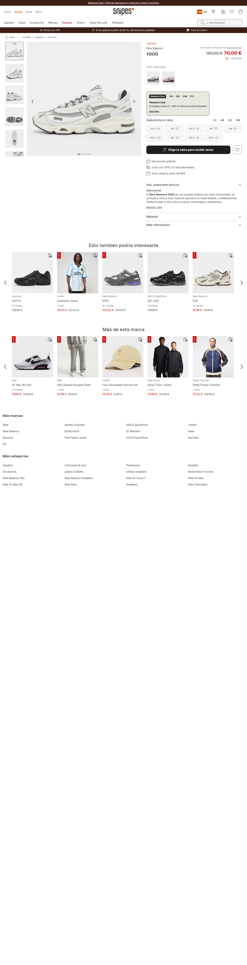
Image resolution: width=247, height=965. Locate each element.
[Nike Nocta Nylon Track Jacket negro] (168, 356)
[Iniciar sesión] (223, 12)
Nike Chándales (197, 484)
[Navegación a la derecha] (14, 153)
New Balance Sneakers (79, 478)
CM (238, 120)
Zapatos (39, 37)
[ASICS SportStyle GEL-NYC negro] (168, 272)
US (230, 120)
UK (222, 120)
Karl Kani (193, 437)
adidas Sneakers (136, 471)
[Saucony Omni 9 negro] (32, 272)
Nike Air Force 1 (135, 478)
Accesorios (9, 471)
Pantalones (133, 465)
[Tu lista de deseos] (232, 12)
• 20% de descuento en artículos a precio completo (131, 2)
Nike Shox (71, 484)
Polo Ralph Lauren (76, 437)
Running (52, 37)
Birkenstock (72, 431)
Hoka (191, 431)
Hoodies (193, 465)
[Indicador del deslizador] (79, 154)
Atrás (12, 37)
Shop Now (154, 111)
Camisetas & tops (75, 465)
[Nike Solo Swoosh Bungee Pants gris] (77, 356)
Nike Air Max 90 (13, 484)
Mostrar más (154, 207)
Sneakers (131, 484)
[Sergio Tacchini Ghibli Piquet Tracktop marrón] (213, 356)
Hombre (27, 37)
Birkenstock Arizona (200, 471)
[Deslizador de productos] (14, 51)
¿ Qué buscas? (216, 22)
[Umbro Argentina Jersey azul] (77, 272)
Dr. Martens (133, 431)
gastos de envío (234, 47)
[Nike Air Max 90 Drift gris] (32, 356)
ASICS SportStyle (137, 425)
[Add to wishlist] (237, 150)
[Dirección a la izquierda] (14, 44)
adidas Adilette (74, 471)
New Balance (154, 48)
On (4, 444)
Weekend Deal (96, 2)
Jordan (192, 425)
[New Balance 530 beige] (213, 272)
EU (215, 120)
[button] (84, 99)
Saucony (8, 437)
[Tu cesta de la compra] (240, 12)
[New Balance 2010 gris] (122, 272)
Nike (5, 425)
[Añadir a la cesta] (50, 255)
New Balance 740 (14, 478)
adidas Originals (75, 425)
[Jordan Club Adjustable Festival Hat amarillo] (122, 356)
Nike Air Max (196, 478)
